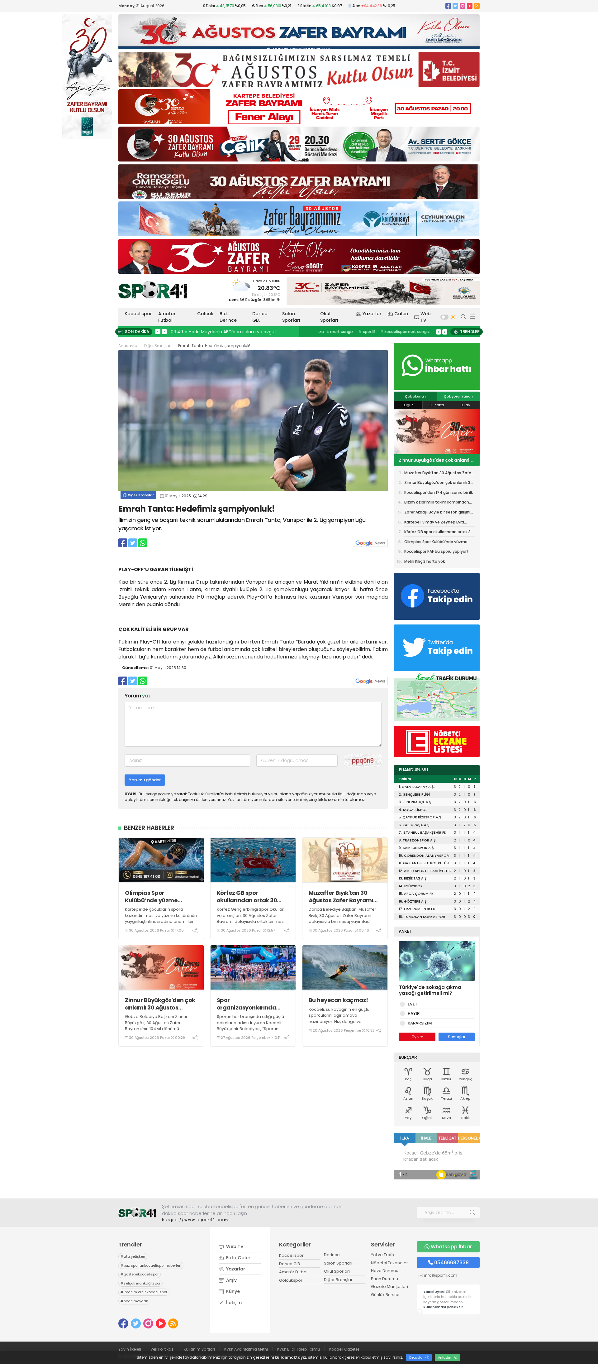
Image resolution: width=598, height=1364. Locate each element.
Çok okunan (415, 396)
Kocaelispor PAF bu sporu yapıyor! (436, 551)
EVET (412, 1004)
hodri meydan (134, 1301)
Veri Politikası (162, 1349)
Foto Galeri (238, 1258)
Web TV (425, 317)
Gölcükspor (290, 1280)
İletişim (233, 1302)
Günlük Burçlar (385, 1295)
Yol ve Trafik (383, 1255)
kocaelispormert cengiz (400, 331)
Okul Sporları (329, 317)
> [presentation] (164, 331)
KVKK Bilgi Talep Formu (298, 1349)
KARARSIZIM (420, 1023)
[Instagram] (462, 6)
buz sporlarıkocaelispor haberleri (151, 1265)
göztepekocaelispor (140, 1274)
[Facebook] (448, 6)
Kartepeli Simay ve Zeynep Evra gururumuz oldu (434, 523)
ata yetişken (133, 1256)
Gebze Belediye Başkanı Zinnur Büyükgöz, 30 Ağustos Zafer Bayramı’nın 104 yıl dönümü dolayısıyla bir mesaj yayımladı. (156, 1026)
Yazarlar (372, 314)
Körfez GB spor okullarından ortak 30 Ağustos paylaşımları (247, 896)
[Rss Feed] (477, 6)
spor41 (361, 331)
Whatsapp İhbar (451, 1246)
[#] (137, 1212)
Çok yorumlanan (458, 396)
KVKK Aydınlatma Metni (246, 1349)
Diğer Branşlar (157, 345)
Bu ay (465, 404)
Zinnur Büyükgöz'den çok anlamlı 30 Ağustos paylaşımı (160, 1003)
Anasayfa (127, 345)
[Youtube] (469, 6)
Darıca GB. (260, 317)
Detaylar (417, 1357)
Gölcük (205, 314)
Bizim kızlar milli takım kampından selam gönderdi (436, 503)
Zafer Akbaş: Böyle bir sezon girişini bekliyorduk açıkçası (437, 513)
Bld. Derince (228, 317)
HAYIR (414, 1013)
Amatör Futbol (167, 317)
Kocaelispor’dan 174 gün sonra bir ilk (436, 460)
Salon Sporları (291, 317)
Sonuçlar (456, 1036)
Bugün (408, 404)
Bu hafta (437, 404)
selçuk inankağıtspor (140, 1283)
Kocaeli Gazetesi (345, 1349)
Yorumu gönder (145, 780)
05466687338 (451, 1262)
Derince (332, 1255)
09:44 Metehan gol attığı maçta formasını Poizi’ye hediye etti (239, 332)
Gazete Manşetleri (389, 1286)
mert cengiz (334, 331)
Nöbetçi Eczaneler (389, 1263)
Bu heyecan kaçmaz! (338, 1000)
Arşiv (231, 1280)
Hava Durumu (384, 1271)
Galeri (401, 314)
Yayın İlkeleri (129, 1349)
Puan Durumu (384, 1279)
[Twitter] (455, 6)
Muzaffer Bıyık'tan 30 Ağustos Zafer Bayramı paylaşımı (341, 896)
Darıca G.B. (290, 1264)
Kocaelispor (138, 314)
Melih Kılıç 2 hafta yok (424, 561)
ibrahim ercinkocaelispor (144, 1291)
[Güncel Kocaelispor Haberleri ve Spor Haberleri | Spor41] (152, 289)
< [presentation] (158, 331)
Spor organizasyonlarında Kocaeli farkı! (246, 1003)
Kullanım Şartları (199, 1349)
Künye (232, 1291)
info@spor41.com (440, 1275)
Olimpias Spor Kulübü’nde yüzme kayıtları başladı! (151, 896)
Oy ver (417, 1036)
